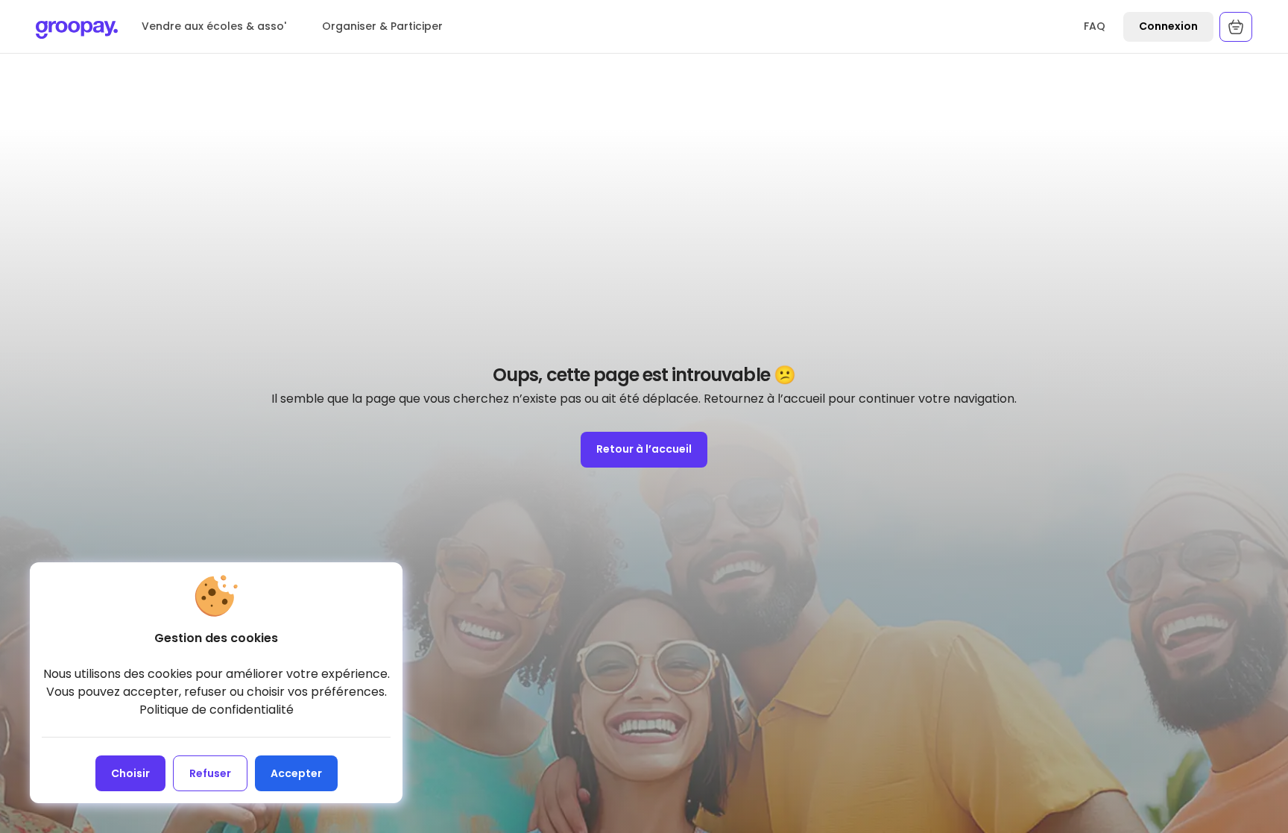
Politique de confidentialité (216, 709)
